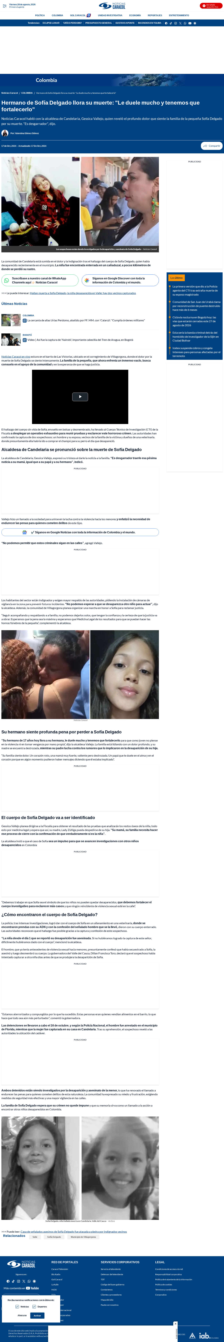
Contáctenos (107, 1289)
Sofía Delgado (54, 1237)
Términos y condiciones (166, 1289)
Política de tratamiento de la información (173, 1279)
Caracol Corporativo (60, 1315)
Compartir (212, 146)
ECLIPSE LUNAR (51, 23)
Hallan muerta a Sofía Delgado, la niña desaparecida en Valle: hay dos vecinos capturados (83, 293)
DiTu (53, 1294)
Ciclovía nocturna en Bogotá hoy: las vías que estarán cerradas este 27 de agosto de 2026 (194, 321)
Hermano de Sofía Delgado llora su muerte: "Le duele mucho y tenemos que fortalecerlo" (76, 93)
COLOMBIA (57, 15)
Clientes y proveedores (111, 1294)
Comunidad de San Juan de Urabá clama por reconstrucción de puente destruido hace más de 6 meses (196, 305)
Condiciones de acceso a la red (169, 1269)
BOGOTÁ (27, 335)
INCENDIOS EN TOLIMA (149, 23)
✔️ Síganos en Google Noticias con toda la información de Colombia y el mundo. (83, 532)
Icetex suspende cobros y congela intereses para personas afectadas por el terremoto (196, 351)
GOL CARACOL (78, 15)
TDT (103, 1279)
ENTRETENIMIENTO (179, 15)
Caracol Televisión (59, 1269)
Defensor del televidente (112, 1274)
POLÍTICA (40, 15)
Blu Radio (55, 1274)
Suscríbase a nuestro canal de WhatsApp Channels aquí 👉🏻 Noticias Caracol (39, 280)
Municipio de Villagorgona (83, 1237)
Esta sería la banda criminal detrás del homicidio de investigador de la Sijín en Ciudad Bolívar (196, 336)
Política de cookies (163, 1284)
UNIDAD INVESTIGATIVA (110, 15)
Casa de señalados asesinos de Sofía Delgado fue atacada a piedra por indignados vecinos (74, 1231)
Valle (35, 1237)
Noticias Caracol (9, 93)
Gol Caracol (56, 1279)
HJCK (54, 1289)
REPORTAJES (155, 15)
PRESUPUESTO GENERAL (98, 23)
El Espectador (57, 1299)
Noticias (25, 1306)
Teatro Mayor (57, 1305)
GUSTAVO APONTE (125, 23)
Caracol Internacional (61, 1310)
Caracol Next (57, 1320)
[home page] (112, 5)
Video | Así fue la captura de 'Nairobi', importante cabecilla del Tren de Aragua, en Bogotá (80, 339)
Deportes (42, 1306)
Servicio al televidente (111, 1269)
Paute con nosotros (109, 1305)
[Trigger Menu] (4, 6)
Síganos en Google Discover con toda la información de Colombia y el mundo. (118, 280)
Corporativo (161, 1294)
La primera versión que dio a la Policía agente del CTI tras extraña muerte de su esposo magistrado (195, 290)
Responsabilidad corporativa (168, 1274)
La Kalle (54, 1284)
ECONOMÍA (135, 15)
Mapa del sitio (107, 1299)
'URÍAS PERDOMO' (72, 23)
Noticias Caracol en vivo (15, 356)
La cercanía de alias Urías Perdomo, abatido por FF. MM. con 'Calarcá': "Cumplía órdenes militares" (86, 320)
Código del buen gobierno (112, 1284)
